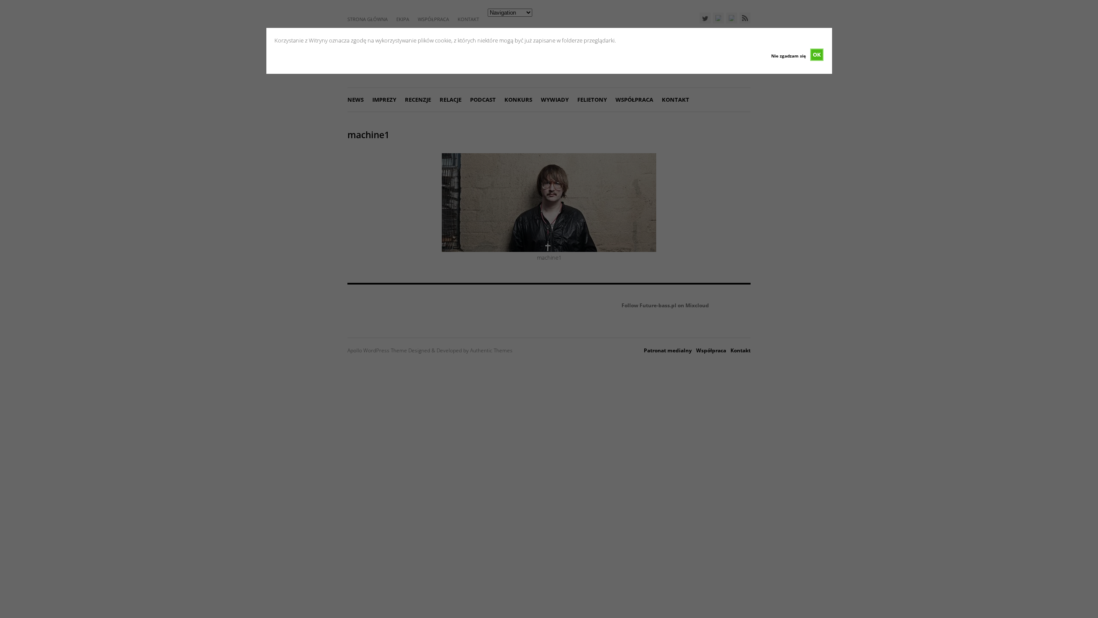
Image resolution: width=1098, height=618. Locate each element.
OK (817, 54)
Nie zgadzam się (788, 56)
